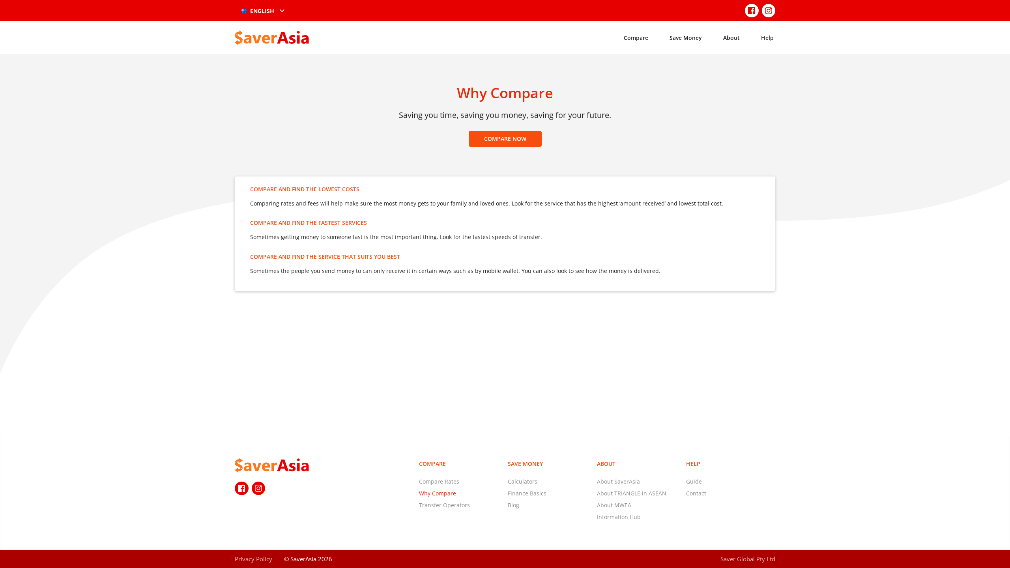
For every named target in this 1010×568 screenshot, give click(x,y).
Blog (513, 505)
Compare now (505, 138)
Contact (696, 493)
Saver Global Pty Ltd (747, 559)
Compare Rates (439, 481)
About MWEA (614, 505)
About (731, 37)
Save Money (686, 37)
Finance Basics (527, 493)
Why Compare (437, 493)
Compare (636, 37)
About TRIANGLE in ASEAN (631, 493)
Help (767, 37)
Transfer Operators (444, 505)
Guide (694, 481)
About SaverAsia (618, 481)
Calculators (522, 481)
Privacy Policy (253, 559)
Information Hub (619, 517)
